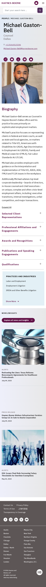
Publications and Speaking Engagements (18, 252)
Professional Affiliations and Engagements (19, 229)
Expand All (6, 207)
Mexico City (28, 530)
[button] (31, 59)
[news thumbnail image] (23, 348)
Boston (6, 533)
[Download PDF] (18, 59)
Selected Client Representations (12, 215)
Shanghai (27, 555)
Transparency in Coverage (15, 512)
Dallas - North (9, 548)
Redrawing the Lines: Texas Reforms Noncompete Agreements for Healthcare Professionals (19, 374)
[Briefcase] (36, 3)
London (6, 562)
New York (27, 533)
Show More (11, 301)
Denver (6, 551)
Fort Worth (8, 555)
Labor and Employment (16, 281)
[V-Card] (25, 59)
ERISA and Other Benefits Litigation (21, 290)
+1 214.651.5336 (13, 45)
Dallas (7, 38)
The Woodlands (30, 558)
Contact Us (8, 505)
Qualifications (10, 264)
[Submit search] (40, 10)
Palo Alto (27, 544)
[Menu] (43, 3)
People (5, 18)
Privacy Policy (22, 505)
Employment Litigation (15, 286)
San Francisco (29, 551)
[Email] (12, 59)
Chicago (7, 540)
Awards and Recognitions (17, 240)
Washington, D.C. (30, 562)
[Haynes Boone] (11, 2)
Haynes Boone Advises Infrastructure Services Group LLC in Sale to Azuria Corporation (22, 416)
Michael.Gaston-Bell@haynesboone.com (20, 48)
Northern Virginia (30, 537)
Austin (6, 530)
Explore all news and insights (16, 320)
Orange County (29, 540)
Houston (7, 558)
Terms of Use (9, 509)
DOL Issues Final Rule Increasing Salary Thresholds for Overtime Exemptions (19, 474)
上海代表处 (23, 509)
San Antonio (28, 548)
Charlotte (7, 537)
